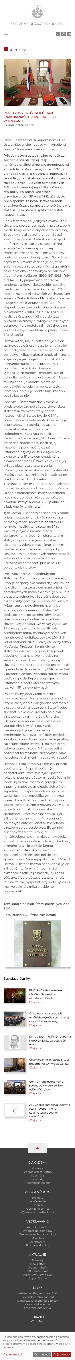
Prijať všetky (61, 1354)
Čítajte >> (35, 1002)
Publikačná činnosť (37, 1208)
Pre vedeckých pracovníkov (37, 1234)
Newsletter (37, 1264)
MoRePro (37, 1238)
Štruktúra (37, 1175)
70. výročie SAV (37, 1271)
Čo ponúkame (37, 1278)
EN (69, 33)
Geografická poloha (38, 1182)
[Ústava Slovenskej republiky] (37, 943)
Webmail (37, 1321)
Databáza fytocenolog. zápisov (37, 1300)
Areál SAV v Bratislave (37, 1275)
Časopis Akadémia (37, 1304)
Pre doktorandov (37, 1227)
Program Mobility (37, 1245)
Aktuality (18, 50)
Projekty (37, 1197)
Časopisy (37, 1205)
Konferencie (37, 1201)
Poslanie (37, 1168)
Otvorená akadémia (37, 1308)
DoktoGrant (37, 1241)
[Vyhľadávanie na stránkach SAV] (58, 33)
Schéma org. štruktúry (37, 1172)
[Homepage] (37, 12)
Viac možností (12, 1354)
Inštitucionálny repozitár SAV (37, 1293)
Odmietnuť (42, 1354)
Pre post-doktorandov (37, 1231)
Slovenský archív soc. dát (37, 1297)
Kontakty (37, 1179)
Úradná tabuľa (37, 1267)
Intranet (37, 1317)
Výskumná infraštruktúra (37, 1212)
